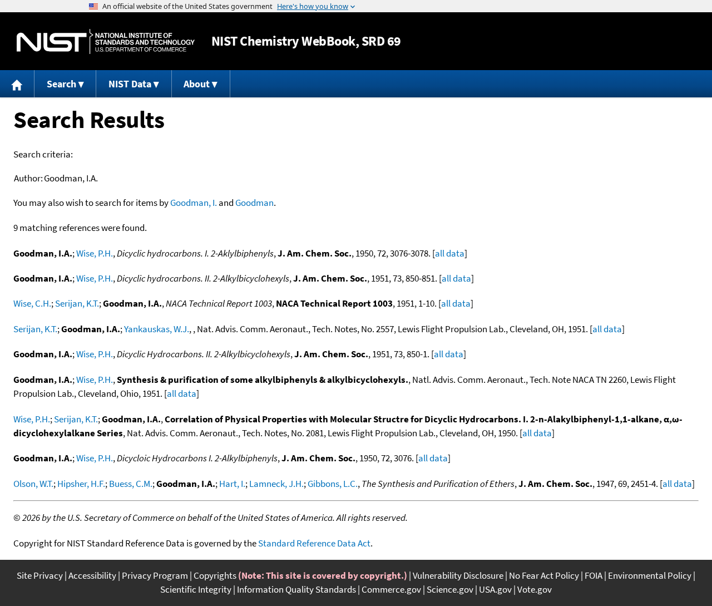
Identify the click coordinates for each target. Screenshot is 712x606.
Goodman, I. (193, 202)
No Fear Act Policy (544, 575)
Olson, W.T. (33, 483)
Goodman (254, 202)
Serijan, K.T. (77, 303)
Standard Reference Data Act (314, 543)
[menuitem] (17, 83)
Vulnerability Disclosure (458, 575)
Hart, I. (232, 483)
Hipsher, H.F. (81, 483)
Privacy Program (155, 575)
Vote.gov (534, 589)
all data (449, 253)
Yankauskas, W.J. (156, 329)
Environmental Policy (649, 575)
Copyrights (215, 575)
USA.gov (495, 589)
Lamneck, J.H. (276, 483)
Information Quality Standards (296, 589)
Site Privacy (40, 575)
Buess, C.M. (130, 483)
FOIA (593, 575)
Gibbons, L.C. (333, 483)
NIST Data (129, 83)
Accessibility (92, 575)
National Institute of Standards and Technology (106, 41)
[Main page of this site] (17, 83)
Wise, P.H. (94, 253)
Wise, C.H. (32, 303)
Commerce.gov (391, 589)
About (197, 83)
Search (61, 83)
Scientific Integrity (195, 589)
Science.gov (450, 589)
